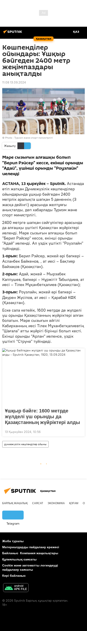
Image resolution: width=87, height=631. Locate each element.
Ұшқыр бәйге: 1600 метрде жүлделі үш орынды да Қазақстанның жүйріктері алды (42, 416)
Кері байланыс (14, 575)
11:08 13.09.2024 (14, 82)
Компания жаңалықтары (39, 553)
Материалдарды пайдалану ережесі (30, 547)
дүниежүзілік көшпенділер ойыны (25, 444)
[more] (79, 431)
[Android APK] (16, 588)
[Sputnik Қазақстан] (13, 33)
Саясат (37, 503)
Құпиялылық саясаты (19, 559)
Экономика (56, 503)
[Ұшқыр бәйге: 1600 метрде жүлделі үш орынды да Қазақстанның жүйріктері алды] (43, 376)
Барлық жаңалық (15, 503)
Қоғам (73, 503)
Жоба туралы (13, 541)
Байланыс (10, 553)
